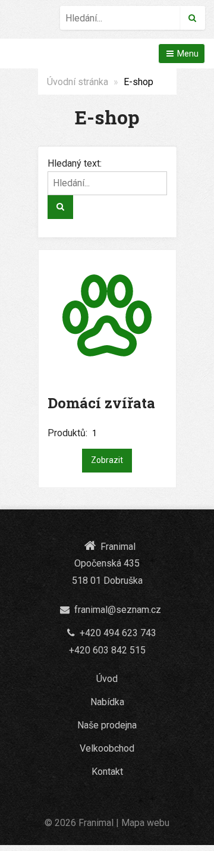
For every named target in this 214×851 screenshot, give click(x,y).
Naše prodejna (107, 725)
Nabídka (107, 702)
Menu (187, 53)
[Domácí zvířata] (107, 315)
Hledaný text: (75, 163)
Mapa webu (145, 822)
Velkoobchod (107, 748)
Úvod (107, 678)
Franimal (96, 822)
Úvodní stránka (77, 81)
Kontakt (107, 771)
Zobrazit (107, 460)
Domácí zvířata (101, 402)
